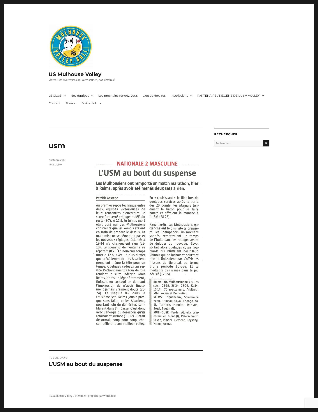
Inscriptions (179, 95)
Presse (70, 103)
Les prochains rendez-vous (118, 95)
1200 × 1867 (55, 165)
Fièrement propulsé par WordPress (95, 395)
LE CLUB (55, 95)
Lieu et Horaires (154, 95)
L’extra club (89, 103)
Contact (55, 103)
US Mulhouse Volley (75, 74)
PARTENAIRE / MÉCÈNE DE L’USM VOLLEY (228, 95)
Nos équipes (80, 95)
